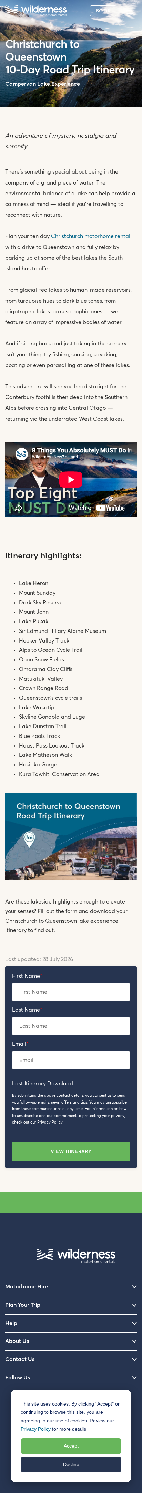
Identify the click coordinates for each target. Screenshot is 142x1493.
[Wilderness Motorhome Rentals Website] (36, 11)
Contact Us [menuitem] (19, 1359)
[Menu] (132, 10)
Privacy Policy (36, 1429)
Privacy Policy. (50, 1122)
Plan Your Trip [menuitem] (22, 1305)
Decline (71, 1464)
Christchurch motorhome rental (90, 236)
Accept (71, 1446)
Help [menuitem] (11, 1323)
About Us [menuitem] (17, 1341)
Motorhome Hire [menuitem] (26, 1287)
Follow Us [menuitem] (17, 1377)
